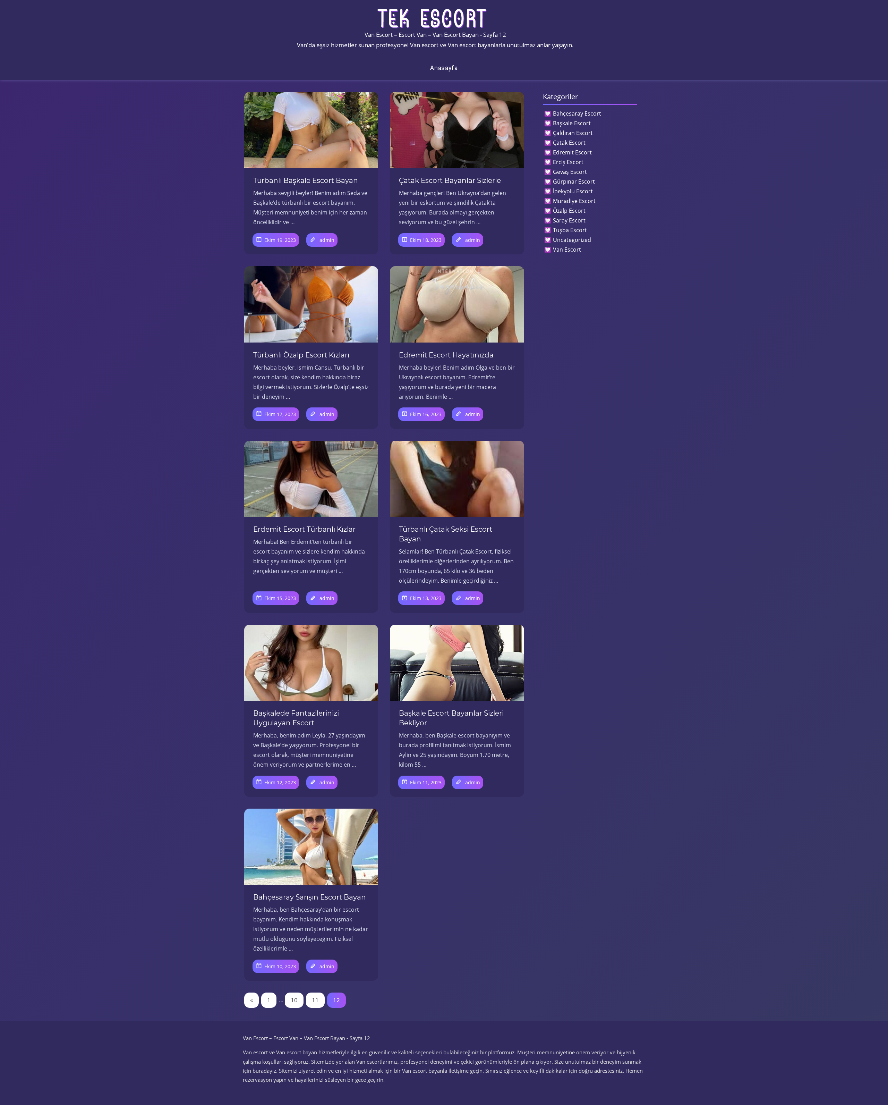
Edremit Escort (572, 152)
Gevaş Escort (570, 172)
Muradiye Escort (574, 201)
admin (326, 240)
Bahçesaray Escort (577, 113)
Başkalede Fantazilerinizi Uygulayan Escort (296, 718)
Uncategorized (572, 240)
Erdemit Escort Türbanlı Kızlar (304, 529)
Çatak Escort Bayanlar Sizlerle (450, 180)
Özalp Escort (569, 210)
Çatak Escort (569, 142)
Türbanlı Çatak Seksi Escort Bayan (445, 534)
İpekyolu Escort (573, 191)
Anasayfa (444, 67)
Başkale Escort (572, 123)
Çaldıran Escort (573, 133)
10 (294, 1000)
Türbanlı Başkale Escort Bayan (305, 180)
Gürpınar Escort (574, 181)
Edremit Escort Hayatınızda (446, 355)
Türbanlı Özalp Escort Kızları (301, 355)
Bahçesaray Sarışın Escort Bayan (309, 897)
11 (315, 1000)
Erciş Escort (568, 162)
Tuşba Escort (570, 230)
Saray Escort (569, 220)
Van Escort (567, 249)
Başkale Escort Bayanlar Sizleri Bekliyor (451, 718)
